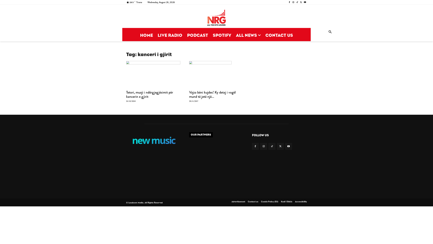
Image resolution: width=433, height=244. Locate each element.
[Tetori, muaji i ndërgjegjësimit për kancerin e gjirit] (153, 74)
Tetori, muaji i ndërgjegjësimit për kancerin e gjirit (149, 94)
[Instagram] (293, 2)
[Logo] (216, 18)
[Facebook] (289, 2)
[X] (301, 2)
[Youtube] (305, 2)
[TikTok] (297, 2)
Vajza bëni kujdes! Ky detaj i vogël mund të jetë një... (212, 94)
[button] (330, 32)
